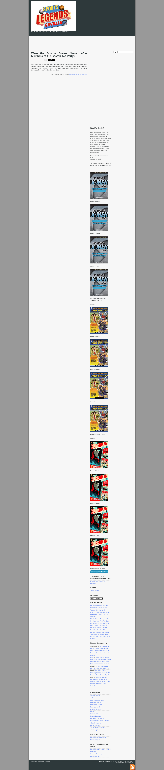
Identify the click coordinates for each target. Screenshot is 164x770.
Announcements (95, 695)
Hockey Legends (95, 716)
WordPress (47, 761)
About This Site (95, 590)
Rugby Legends (95, 725)
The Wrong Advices (127, 761)
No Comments (83, 74)
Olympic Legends (95, 723)
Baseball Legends (74, 74)
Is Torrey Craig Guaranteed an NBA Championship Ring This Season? (99, 614)
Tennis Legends (95, 730)
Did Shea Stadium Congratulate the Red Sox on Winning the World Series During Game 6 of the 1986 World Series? (100, 681)
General (92, 711)
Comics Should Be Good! (98, 737)
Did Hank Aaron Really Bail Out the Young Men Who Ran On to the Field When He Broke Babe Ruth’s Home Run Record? (100, 651)
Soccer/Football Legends (98, 727)
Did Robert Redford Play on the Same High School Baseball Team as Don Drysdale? (99, 608)
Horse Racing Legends (97, 718)
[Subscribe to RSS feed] (132, 769)
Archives (93, 698)
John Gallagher (128, 762)
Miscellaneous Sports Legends (99, 720)
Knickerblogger (95, 740)
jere (91, 657)
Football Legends (95, 709)
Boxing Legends (95, 707)
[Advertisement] (111, 18)
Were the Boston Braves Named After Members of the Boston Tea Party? (59, 54)
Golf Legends (94, 714)
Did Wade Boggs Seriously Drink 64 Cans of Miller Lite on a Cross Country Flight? (100, 673)
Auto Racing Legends (97, 700)
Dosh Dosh (117, 761)
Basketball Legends (96, 705)
